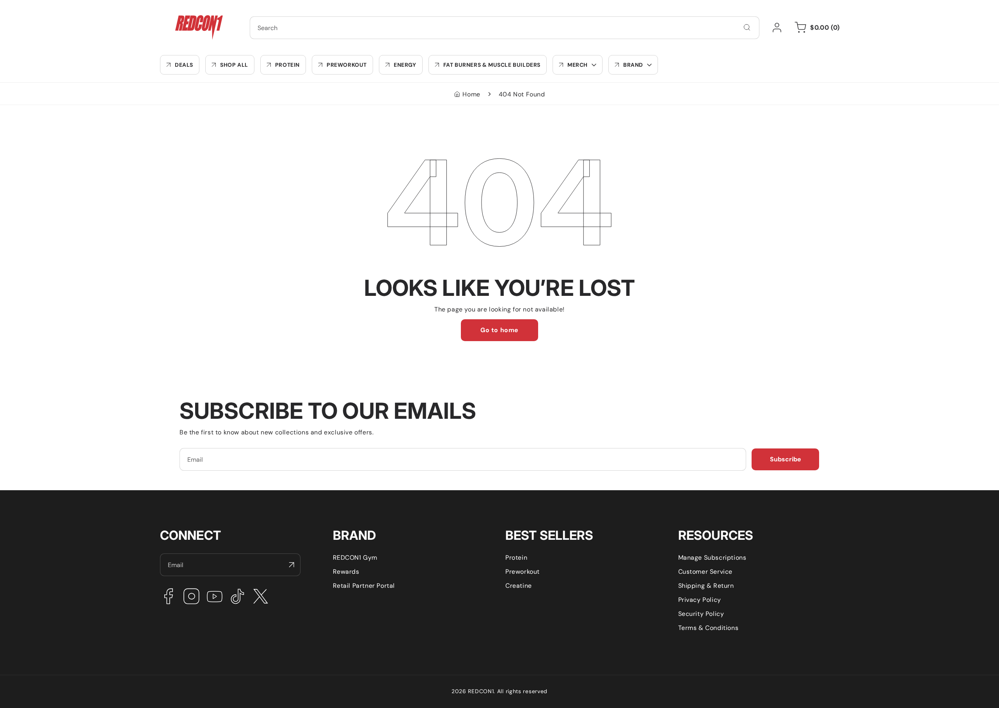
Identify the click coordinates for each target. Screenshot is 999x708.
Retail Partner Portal (364, 586)
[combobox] (504, 28)
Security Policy (701, 614)
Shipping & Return (706, 586)
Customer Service (705, 571)
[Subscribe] (291, 564)
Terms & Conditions (708, 628)
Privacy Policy (699, 600)
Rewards (346, 571)
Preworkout (522, 571)
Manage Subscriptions (712, 557)
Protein (516, 557)
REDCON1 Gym (355, 557)
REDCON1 (481, 691)
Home (471, 94)
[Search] (746, 27)
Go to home (499, 330)
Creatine (518, 586)
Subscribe (785, 459)
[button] (578, 65)
